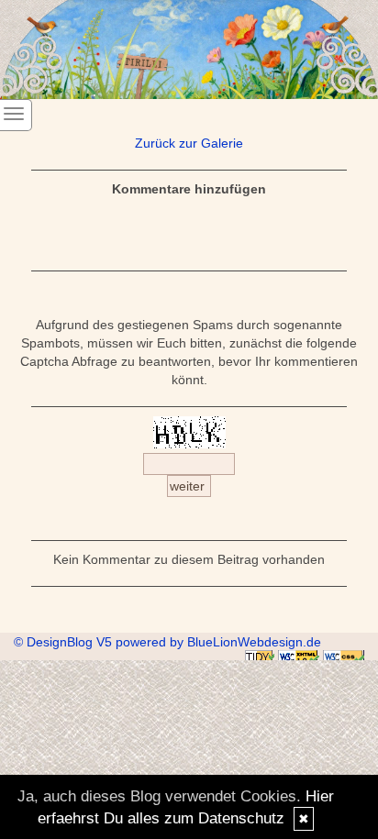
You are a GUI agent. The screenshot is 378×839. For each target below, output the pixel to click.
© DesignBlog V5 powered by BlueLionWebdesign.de (167, 642)
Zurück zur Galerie (189, 143)
